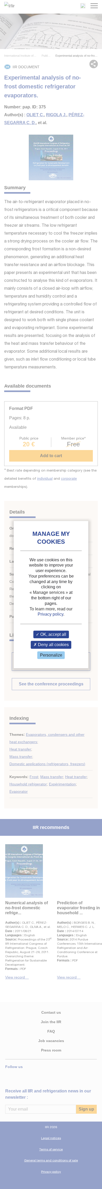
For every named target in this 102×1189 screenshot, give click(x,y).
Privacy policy (50, 614)
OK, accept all (52, 634)
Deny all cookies (53, 645)
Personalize (51, 655)
